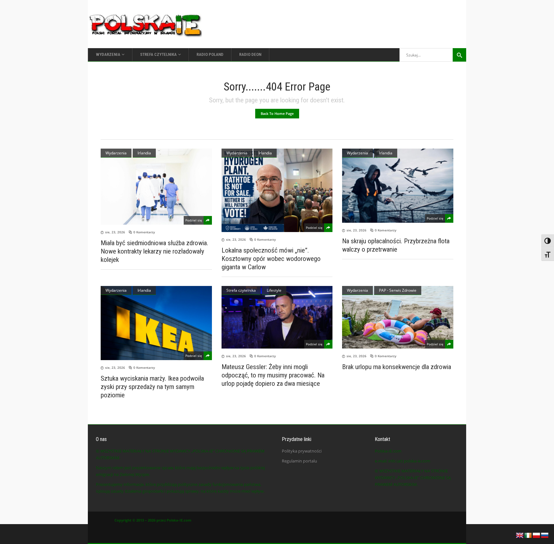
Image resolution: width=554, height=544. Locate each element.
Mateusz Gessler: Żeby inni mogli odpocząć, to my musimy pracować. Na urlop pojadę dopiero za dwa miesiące (273, 375)
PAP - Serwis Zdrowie (397, 290)
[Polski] (537, 534)
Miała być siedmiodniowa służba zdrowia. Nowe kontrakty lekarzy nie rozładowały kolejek (154, 251)
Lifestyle (274, 290)
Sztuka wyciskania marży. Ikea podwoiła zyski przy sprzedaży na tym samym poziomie (152, 387)
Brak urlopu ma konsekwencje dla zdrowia (396, 367)
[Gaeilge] (528, 534)
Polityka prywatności (302, 451)
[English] (520, 534)
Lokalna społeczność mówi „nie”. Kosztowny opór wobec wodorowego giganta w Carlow (271, 258)
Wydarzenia (116, 153)
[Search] (459, 55)
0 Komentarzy (144, 232)
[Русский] (545, 534)
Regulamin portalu (299, 461)
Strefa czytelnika (241, 290)
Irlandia (144, 153)
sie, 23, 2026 (115, 232)
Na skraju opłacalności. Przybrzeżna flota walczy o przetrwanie (395, 245)
